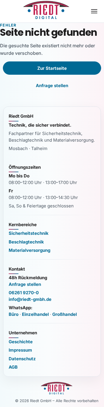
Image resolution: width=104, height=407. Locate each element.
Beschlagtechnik (26, 242)
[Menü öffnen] (94, 11)
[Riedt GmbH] (46, 10)
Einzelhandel (35, 314)
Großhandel (64, 314)
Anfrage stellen (52, 85)
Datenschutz (22, 358)
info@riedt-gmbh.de (30, 299)
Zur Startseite (52, 68)
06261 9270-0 (24, 292)
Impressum (20, 350)
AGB (13, 367)
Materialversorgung (29, 250)
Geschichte (21, 341)
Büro (13, 314)
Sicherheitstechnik (29, 233)
